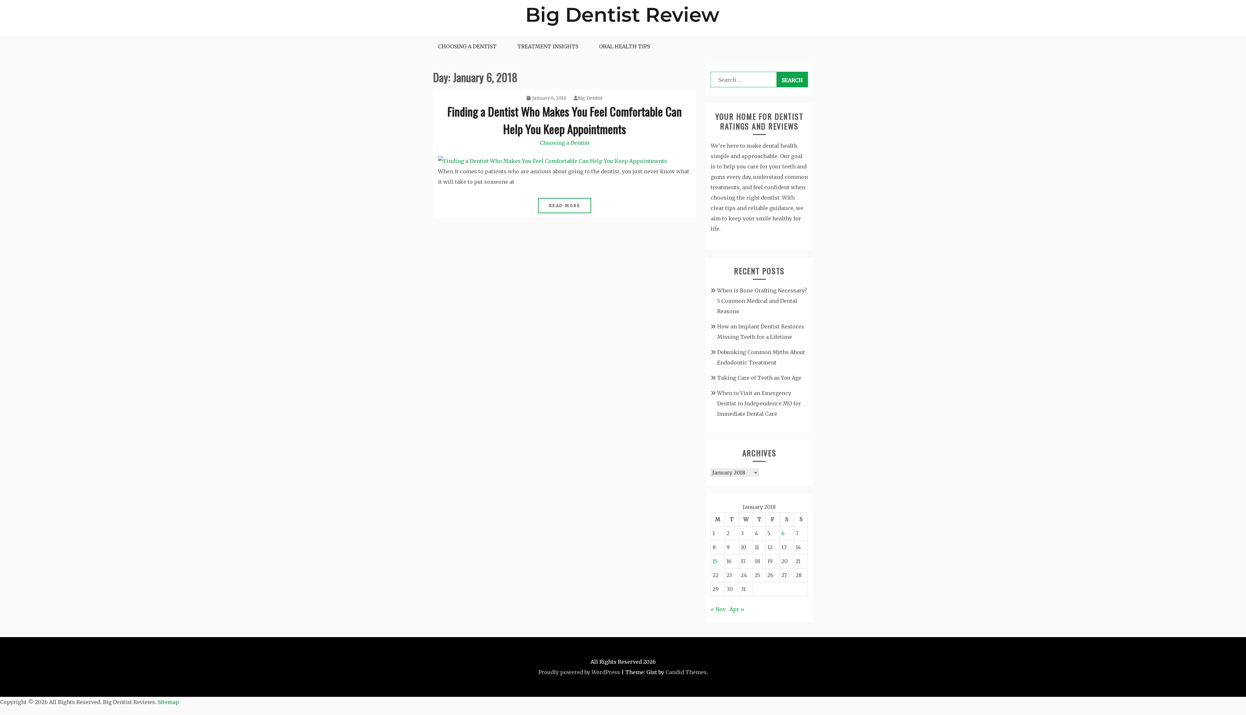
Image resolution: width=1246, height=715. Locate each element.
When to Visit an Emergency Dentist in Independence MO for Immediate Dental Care (759, 403)
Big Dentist (590, 98)
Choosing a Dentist (467, 46)
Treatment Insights (547, 46)
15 (715, 561)
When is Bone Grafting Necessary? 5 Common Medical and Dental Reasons (762, 300)
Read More (564, 205)
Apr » (736, 609)
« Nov (718, 609)
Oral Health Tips (624, 46)
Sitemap (168, 702)
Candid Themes (686, 672)
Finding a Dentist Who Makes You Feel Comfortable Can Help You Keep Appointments (564, 120)
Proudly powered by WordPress (579, 672)
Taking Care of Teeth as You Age (759, 378)
